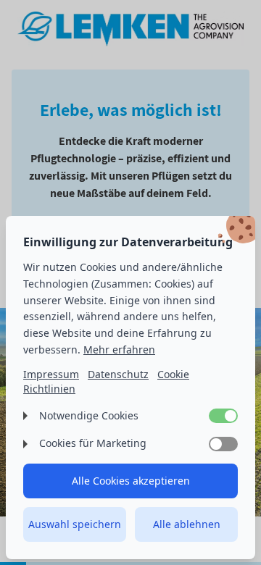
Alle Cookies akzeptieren (131, 480)
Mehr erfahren (119, 349)
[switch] (223, 416)
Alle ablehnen (186, 524)
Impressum (51, 374)
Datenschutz (118, 374)
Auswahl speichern (74, 524)
